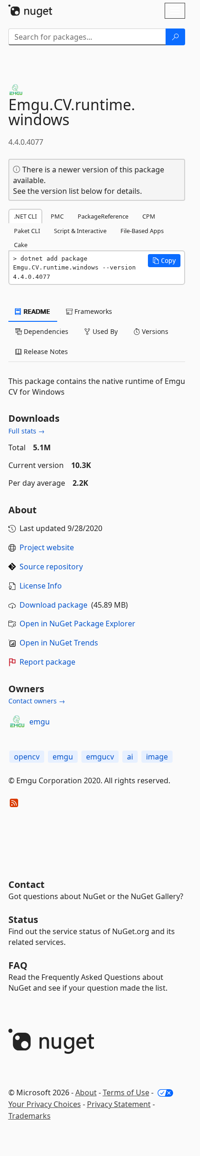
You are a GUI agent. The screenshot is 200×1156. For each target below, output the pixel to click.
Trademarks (29, 1116)
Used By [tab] (104, 331)
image (157, 757)
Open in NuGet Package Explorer (77, 623)
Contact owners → (36, 700)
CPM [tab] (148, 216)
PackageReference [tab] (103, 216)
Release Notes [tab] (45, 351)
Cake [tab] (20, 245)
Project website (47, 547)
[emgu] (17, 721)
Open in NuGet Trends (59, 643)
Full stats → (26, 430)
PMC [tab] (57, 216)
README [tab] (36, 311)
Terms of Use (126, 1092)
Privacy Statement (119, 1104)
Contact (26, 884)
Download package (53, 605)
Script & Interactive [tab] (80, 231)
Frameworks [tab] (92, 311)
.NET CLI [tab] (25, 216)
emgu (39, 721)
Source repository (51, 566)
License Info (41, 586)
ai (130, 757)
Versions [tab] (154, 331)
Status (23, 919)
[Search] (175, 36)
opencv (27, 757)
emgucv (100, 757)
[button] (164, 260)
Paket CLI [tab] (27, 231)
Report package (47, 662)
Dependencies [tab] (45, 331)
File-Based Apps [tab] (142, 231)
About (86, 1092)
